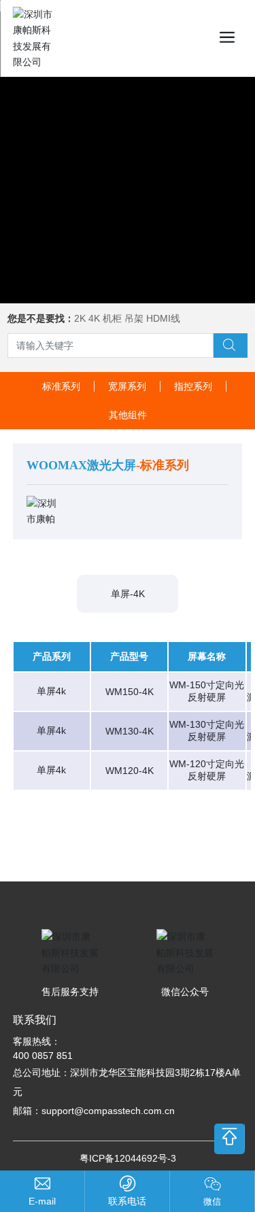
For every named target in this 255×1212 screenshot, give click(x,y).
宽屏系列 (127, 386)
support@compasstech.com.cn (108, 1110)
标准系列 (61, 386)
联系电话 (127, 1201)
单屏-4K (128, 593)
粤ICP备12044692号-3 (128, 1158)
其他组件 (128, 414)
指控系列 (193, 386)
